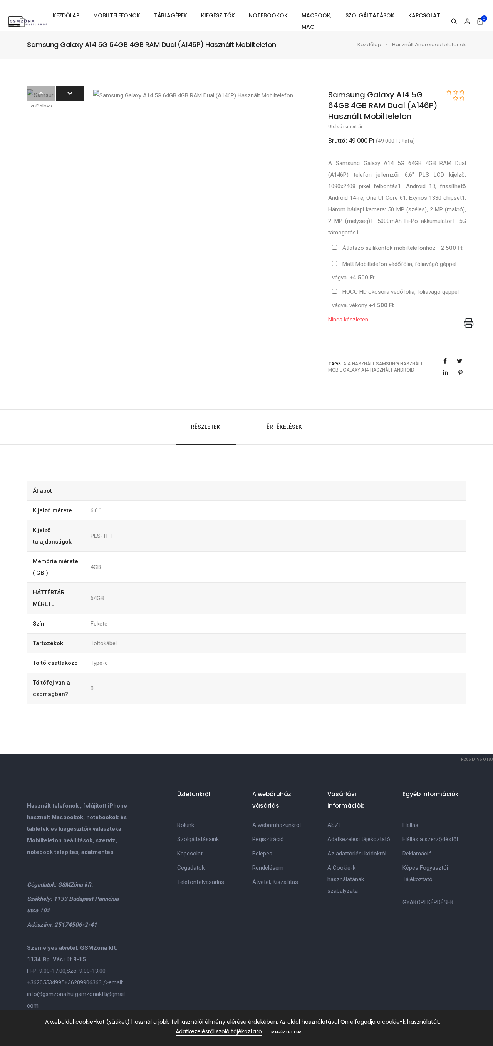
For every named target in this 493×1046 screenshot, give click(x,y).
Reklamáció (417, 853)
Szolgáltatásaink (198, 839)
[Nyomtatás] (469, 324)
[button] (70, 93)
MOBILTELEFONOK (116, 15)
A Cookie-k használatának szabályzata (345, 879)
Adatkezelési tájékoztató (358, 839)
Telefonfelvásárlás (200, 882)
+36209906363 (83, 982)
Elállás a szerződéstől (430, 839)
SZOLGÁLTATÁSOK (369, 15)
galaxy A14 (356, 370)
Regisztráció (268, 839)
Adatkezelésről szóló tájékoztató (219, 1031)
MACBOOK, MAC (317, 21)
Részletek (205, 427)
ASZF (334, 825)
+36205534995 (45, 982)
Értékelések (284, 427)
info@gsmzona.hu (50, 994)
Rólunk (185, 825)
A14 (347, 363)
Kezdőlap (369, 44)
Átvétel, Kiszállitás (275, 882)
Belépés (262, 853)
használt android (392, 370)
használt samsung (375, 363)
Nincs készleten (348, 319)
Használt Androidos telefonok (429, 44)
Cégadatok (191, 867)
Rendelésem (267, 867)
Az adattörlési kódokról (356, 853)
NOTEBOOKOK (268, 15)
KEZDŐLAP (66, 15)
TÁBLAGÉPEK (170, 15)
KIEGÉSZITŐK (218, 15)
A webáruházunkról (276, 825)
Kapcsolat (190, 853)
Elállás (410, 825)
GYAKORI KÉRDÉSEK (428, 902)
